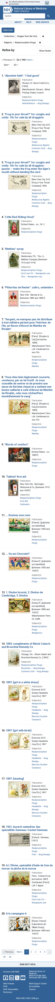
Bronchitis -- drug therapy (33, 668)
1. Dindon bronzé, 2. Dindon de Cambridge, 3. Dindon (22, 594)
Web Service (42, 22)
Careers (32, 989)
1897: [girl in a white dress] (22, 682)
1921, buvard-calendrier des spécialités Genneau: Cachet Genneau (25, 828)
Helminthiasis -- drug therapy (35, 103)
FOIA (5, 986)
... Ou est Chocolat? (18, 553)
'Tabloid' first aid (16, 476)
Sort (6, 65)
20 (17, 65)
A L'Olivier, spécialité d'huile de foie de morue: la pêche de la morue (27, 867)
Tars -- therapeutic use (31, 276)
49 (4, 957)
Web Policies (8, 984)
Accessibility (34, 986)
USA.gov (35, 998)
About (18, 22)
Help (29, 22)
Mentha (35, 366)
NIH (23, 998)
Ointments (25, 504)
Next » (30, 60)
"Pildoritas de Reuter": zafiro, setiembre (28, 287)
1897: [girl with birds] (18, 730)
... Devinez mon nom (18, 515)
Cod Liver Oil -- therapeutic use (35, 273)
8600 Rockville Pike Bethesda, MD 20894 (38, 977)
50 (10, 957)
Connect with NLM (11, 972)
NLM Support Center (38, 984)
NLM (18, 998)
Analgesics (37, 633)
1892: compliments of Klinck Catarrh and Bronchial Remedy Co (26, 645)
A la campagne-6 (16, 913)
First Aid (24, 501)
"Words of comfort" (16, 444)
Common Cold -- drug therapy (35, 671)
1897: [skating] (15, 778)
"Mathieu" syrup (13, 248)
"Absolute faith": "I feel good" (22, 75)
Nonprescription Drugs (32, 100)
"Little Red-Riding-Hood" (19, 217)
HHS (28, 998)
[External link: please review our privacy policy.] (5, 977)
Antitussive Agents (41, 145)
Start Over (8, 30)
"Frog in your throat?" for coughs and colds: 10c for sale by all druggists (26, 116)
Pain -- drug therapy (41, 854)
